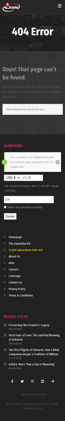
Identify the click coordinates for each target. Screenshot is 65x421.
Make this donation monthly (25, 207)
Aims (12, 263)
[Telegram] (53, 381)
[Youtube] (42, 381)
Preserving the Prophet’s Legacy (29, 325)
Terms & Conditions (21, 295)
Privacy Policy (17, 289)
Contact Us (15, 282)
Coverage (15, 276)
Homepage (15, 237)
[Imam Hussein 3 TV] (12, 7)
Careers (14, 269)
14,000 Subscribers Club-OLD (26, 250)
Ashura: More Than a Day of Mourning (31, 364)
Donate (10, 216)
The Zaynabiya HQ (19, 243)
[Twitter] (22, 381)
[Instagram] (32, 381)
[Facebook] (12, 381)
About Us (14, 256)
